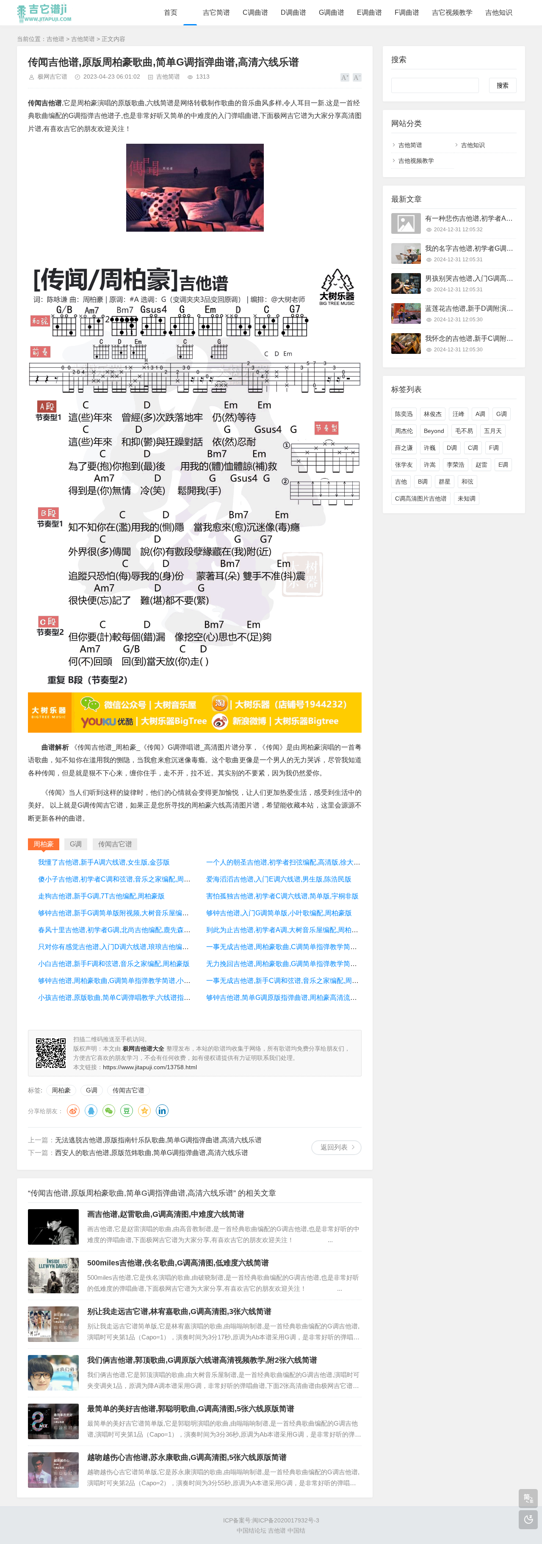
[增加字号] (344, 77)
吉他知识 (498, 12)
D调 (452, 447)
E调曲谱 (369, 12)
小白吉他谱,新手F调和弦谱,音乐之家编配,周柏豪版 (114, 963)
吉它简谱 (216, 12)
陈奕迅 (404, 414)
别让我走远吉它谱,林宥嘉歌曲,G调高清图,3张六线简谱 (179, 1311)
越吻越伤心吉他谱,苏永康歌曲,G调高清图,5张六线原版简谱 (187, 1457)
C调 (473, 447)
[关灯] (528, 1519)
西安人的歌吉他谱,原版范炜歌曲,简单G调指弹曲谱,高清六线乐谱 (151, 1152)
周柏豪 (61, 1090)
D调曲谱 (293, 12)
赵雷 (481, 464)
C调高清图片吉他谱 (421, 498)
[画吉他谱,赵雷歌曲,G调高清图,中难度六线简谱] (53, 1227)
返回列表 (334, 1147)
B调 (423, 481)
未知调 (467, 498)
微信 (108, 1110)
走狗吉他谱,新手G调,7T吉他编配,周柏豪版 (101, 896)
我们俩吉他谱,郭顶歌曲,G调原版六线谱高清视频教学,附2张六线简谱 (202, 1360)
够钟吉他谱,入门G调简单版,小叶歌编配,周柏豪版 (279, 913)
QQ (91, 1110)
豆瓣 (126, 1110)
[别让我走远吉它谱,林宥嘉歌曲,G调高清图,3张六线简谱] (53, 1324)
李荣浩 (456, 464)
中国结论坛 (251, 1530)
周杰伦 (404, 430)
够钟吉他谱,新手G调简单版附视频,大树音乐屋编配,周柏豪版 (128, 913)
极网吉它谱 (52, 76)
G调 (91, 1090)
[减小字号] (357, 77)
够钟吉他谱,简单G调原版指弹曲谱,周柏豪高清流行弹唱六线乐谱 (302, 997)
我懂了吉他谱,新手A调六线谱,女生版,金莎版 (104, 862)
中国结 (296, 1530)
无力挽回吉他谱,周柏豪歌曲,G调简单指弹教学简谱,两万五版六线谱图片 (313, 963)
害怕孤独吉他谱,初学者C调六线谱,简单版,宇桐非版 (282, 896)
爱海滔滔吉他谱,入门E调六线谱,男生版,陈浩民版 (278, 879)
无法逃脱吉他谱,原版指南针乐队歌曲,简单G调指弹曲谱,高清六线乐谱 (158, 1140)
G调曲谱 (331, 12)
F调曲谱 (407, 12)
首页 (170, 12)
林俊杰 (433, 414)
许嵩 (430, 464)
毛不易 (464, 430)
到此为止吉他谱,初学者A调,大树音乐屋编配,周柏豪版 (285, 930)
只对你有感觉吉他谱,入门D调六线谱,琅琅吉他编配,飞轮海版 (128, 946)
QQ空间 (144, 1110)
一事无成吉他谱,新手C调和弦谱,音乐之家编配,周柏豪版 (289, 980)
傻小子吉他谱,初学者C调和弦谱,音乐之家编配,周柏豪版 (121, 879)
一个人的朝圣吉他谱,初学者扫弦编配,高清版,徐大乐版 (286, 862)
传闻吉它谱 (128, 1090)
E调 (503, 464)
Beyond (434, 430)
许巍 (430, 447)
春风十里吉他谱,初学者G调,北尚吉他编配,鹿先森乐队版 (121, 930)
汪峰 (459, 414)
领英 (162, 1110)
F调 (494, 447)
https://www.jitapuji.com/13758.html (150, 1067)
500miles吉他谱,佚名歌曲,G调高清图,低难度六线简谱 (178, 1263)
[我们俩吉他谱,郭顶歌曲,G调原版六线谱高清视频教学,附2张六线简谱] (53, 1373)
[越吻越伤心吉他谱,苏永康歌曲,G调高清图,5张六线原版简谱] (53, 1470)
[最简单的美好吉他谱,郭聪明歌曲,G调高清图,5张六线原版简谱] (53, 1421)
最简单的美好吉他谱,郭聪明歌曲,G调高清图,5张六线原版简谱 (190, 1408)
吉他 (401, 481)
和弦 (467, 481)
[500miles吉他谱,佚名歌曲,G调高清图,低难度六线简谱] (53, 1275)
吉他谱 (55, 39)
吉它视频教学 (452, 12)
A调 (480, 414)
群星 (445, 481)
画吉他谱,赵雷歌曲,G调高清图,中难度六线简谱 (165, 1214)
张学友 (404, 464)
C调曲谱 (255, 12)
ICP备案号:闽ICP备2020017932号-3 (271, 1520)
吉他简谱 (83, 39)
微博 (73, 1110)
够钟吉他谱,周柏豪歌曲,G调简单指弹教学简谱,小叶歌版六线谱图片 (138, 980)
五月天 (493, 430)
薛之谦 (404, 447)
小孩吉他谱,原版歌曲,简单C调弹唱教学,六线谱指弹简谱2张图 (129, 997)
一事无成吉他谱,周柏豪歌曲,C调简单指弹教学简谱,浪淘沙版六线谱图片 (313, 946)
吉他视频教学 (416, 160)
